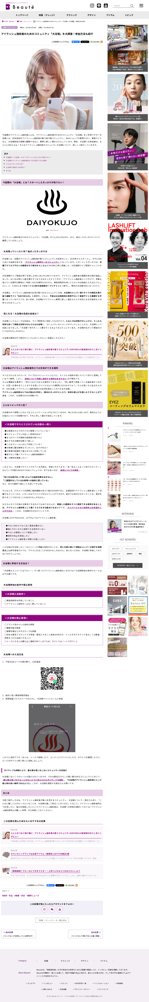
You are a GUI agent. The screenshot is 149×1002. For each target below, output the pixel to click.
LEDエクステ (116, 554)
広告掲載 (63, 989)
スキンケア (115, 549)
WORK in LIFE (116, 559)
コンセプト (31, 983)
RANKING (128, 423)
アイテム (110, 14)
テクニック (71, 14)
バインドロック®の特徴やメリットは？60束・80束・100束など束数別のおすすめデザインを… (135, 465)
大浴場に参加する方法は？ (16, 167)
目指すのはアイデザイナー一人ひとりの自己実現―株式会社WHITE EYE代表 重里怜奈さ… (135, 524)
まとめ (8, 171)
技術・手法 (8, 895)
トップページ (22, 14)
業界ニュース (33, 895)
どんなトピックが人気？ (15, 164)
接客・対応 (20, 895)
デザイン (91, 14)
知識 (46, 960)
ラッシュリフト (130, 549)
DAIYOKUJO (54, 230)
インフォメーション (101, 983)
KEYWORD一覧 (80, 983)
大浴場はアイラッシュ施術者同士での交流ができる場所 (26, 160)
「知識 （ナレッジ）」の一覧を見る (52, 920)
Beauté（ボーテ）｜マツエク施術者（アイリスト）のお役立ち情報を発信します (77, 996)
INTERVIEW (128, 514)
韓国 (140, 554)
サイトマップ (103, 989)
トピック (129, 14)
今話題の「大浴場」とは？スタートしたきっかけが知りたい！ (29, 157)
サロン (124, 484)
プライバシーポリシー (82, 989)
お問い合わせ (47, 989)
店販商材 (130, 554)
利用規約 (120, 983)
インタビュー (143, 532)
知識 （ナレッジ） (47, 14)
